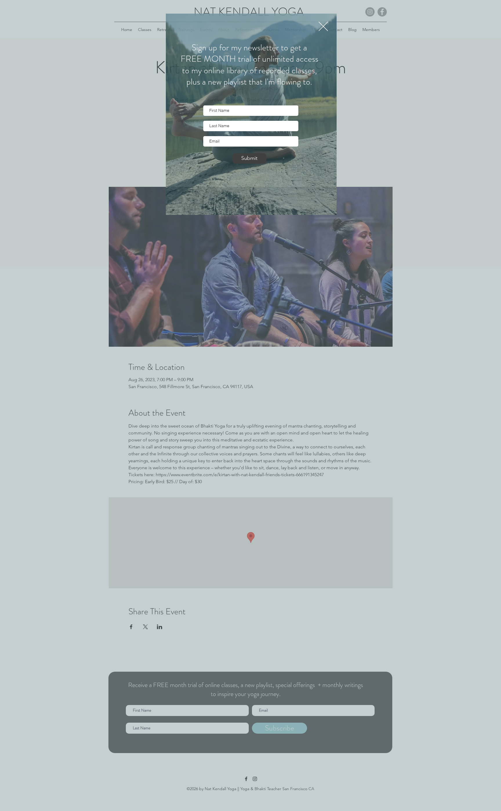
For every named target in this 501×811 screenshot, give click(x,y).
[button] (323, 26)
